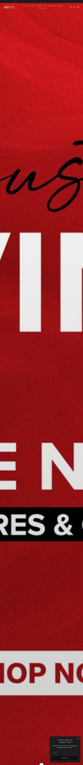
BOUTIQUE (42, 8)
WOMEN (33, 5)
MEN (45, 5)
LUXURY (39, 5)
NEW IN (60, 5)
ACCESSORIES (52, 5)
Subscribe (65, 758)
